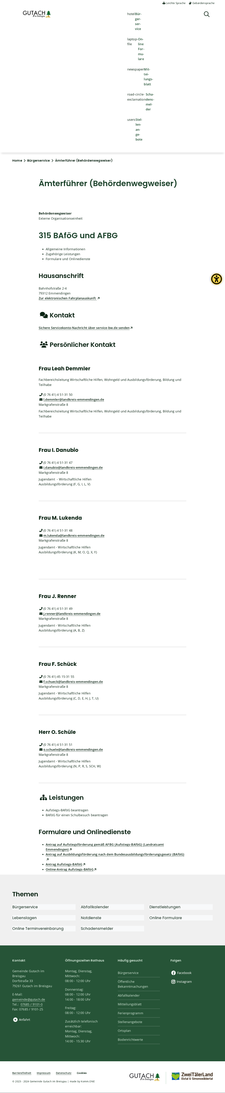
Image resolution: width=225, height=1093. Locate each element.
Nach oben (216, 1034)
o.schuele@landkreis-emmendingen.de (73, 749)
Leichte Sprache (175, 3)
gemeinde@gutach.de (28, 999)
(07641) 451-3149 (57, 608)
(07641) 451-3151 (57, 744)
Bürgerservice (138, 21)
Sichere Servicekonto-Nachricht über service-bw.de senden (84, 328)
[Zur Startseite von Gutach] (37, 14)
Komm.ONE (88, 1081)
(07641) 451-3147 (57, 462)
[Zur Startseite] (144, 1076)
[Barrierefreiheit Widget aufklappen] (216, 282)
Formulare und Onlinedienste (68, 259)
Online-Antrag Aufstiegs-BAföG (70, 869)
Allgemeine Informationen (65, 249)
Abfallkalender (129, 995)
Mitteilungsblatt (148, 76)
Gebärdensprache (203, 3)
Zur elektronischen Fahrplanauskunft (68, 298)
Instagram (184, 981)
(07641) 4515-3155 (58, 676)
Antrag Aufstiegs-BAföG (64, 864)
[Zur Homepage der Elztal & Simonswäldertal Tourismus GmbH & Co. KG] (192, 1076)
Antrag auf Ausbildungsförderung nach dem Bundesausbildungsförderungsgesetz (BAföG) (115, 854)
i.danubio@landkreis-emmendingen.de (73, 467)
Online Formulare (141, 49)
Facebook (184, 973)
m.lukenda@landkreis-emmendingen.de (73, 535)
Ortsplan (124, 1030)
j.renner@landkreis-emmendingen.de (72, 614)
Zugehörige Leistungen (63, 254)
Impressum (43, 1073)
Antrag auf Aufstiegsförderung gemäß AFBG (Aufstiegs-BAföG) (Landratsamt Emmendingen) (105, 846)
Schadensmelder (150, 101)
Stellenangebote (139, 129)
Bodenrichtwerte (130, 1039)
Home (17, 160)
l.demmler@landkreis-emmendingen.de (73, 399)
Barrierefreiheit (21, 1073)
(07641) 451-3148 (57, 530)
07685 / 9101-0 (32, 1004)
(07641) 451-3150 (57, 394)
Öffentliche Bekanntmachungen (133, 984)
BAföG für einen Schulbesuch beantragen (77, 815)
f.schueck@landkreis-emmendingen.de (73, 682)
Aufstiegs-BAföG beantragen (67, 810)
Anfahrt (24, 1019)
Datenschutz (63, 1073)
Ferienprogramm (130, 1013)
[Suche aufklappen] (206, 14)
